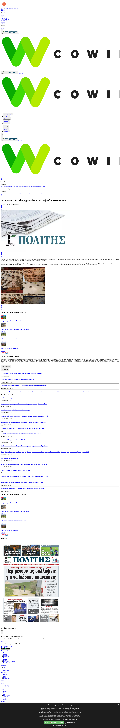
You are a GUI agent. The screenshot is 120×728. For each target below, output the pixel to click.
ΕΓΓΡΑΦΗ (3, 641)
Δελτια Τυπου (6, 685)
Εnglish (2, 15)
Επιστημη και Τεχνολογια (9, 661)
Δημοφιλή (5, 369)
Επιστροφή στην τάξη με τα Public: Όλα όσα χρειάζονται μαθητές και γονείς (22, 428)
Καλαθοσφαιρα (6, 695)
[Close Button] (2, 631)
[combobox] (116, 704)
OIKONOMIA (6, 118)
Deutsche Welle (6, 662)
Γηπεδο (5, 129)
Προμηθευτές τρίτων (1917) (58, 712)
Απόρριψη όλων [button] (71, 722)
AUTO (5, 124)
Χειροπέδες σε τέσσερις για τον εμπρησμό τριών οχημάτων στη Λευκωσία (21, 373)
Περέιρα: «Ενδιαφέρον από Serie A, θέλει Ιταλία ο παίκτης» (18, 379)
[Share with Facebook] (1, 206)
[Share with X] (1, 207)
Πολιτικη (5, 654)
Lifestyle (5, 674)
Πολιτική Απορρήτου (72, 719)
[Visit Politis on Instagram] (5, 647)
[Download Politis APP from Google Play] (7, 649)
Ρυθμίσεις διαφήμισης (62, 718)
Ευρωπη (5, 659)
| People (2, 197)
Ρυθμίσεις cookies (64, 719)
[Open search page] (1, 179)
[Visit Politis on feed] (11, 647)
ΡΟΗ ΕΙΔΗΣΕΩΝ (5, 19)
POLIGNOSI (4, 20)
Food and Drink (6, 678)
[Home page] (1, 195)
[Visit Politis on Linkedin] (6, 647)
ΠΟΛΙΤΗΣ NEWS (7, 114)
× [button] (118, 704)
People (4, 677)
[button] (60, 725)
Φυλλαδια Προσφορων (8, 686)
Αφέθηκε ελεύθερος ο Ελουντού (10, 398)
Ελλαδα (5, 657)
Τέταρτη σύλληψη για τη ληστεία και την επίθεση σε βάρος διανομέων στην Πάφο (24, 404)
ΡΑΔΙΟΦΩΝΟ (4, 18)
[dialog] (60, 715)
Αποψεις (5, 699)
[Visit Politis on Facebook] (1, 647)
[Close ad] (2, 633)
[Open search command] (2, 134)
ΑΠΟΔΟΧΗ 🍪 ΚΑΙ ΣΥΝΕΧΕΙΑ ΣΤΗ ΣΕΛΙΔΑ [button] (54, 722)
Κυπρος (5, 652)
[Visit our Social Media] (1, 10)
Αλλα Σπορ (5, 696)
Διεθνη (4, 694)
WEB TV (3, 22)
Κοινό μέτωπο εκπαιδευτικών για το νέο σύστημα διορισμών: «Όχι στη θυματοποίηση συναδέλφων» (23, 186)
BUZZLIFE (6, 123)
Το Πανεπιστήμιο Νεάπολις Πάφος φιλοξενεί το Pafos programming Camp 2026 (23, 422)
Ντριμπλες (5, 698)
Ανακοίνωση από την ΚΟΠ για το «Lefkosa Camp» (15, 410)
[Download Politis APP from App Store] (3, 649)
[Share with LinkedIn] (1, 209)
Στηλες (4, 667)
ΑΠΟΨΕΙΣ (6, 121)
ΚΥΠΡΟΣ (6, 116)
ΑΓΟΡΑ (5, 126)
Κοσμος (5, 660)
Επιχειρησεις (6, 656)
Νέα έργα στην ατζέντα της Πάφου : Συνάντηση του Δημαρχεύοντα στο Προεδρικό (24, 385)
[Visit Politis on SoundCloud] (10, 647)
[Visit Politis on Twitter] (3, 647)
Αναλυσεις (5, 668)
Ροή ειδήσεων (6, 366)
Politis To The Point (5, 23)
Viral (4, 676)
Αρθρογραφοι (6, 670)
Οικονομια (5, 655)
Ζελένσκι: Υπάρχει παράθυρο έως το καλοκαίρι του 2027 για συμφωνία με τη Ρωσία (24, 416)
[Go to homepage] (9, 32)
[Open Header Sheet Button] (2, 30)
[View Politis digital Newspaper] (60, 583)
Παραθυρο (6, 131)
